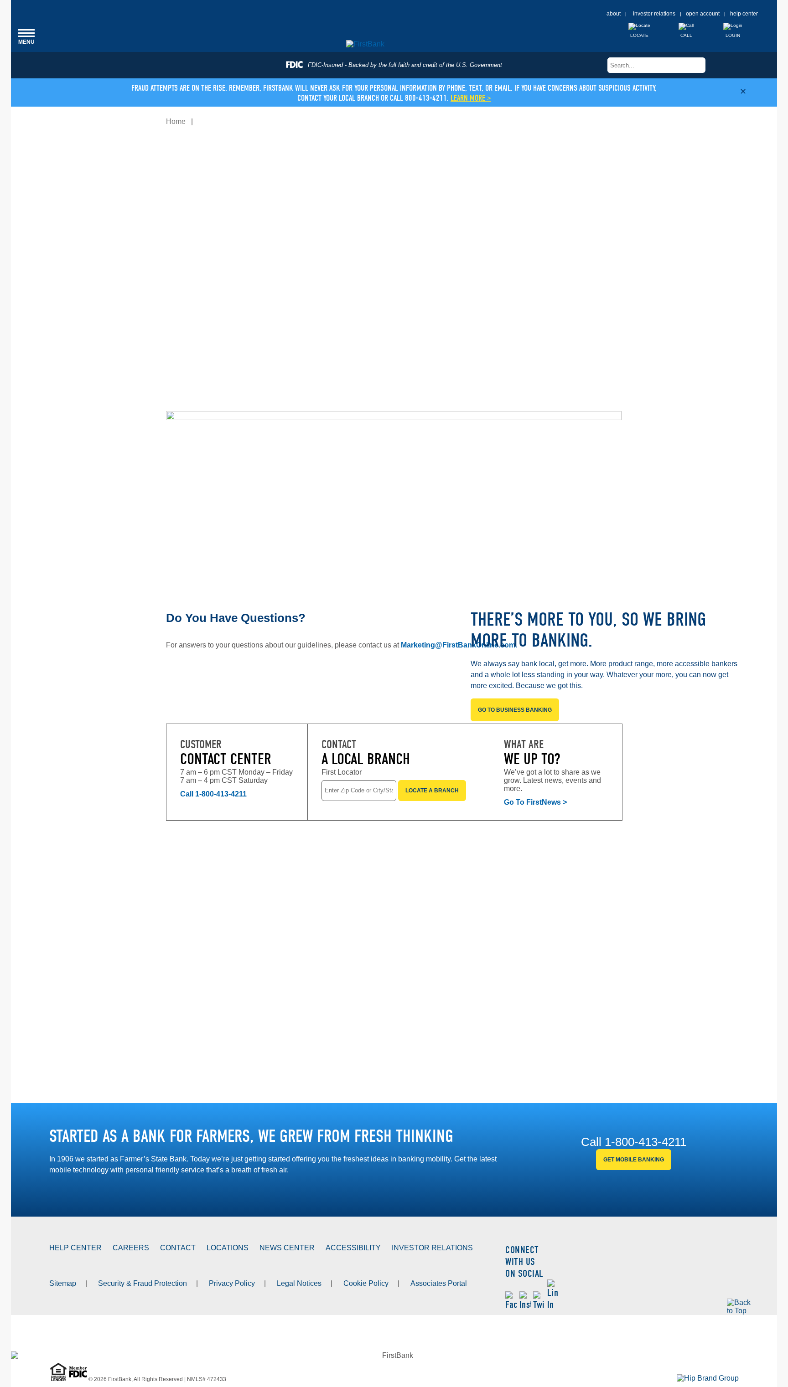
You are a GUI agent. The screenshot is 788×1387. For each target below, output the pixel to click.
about (614, 13)
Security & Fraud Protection (142, 1283)
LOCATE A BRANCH (432, 790)
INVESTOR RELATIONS (432, 1248)
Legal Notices (299, 1283)
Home (176, 121)
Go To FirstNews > (535, 802)
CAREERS (131, 1248)
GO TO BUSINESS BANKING (515, 710)
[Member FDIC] (78, 1379)
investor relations (654, 13)
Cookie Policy (366, 1283)
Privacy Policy (232, 1283)
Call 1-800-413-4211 (213, 794)
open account (703, 13)
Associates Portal (438, 1283)
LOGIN (733, 35)
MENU (26, 36)
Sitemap (62, 1283)
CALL (686, 35)
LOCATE (639, 35)
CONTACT (178, 1248)
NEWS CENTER (287, 1248)
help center (744, 13)
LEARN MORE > (471, 98)
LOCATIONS (228, 1248)
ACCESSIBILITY (353, 1248)
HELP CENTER (75, 1248)
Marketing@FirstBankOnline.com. (459, 645)
